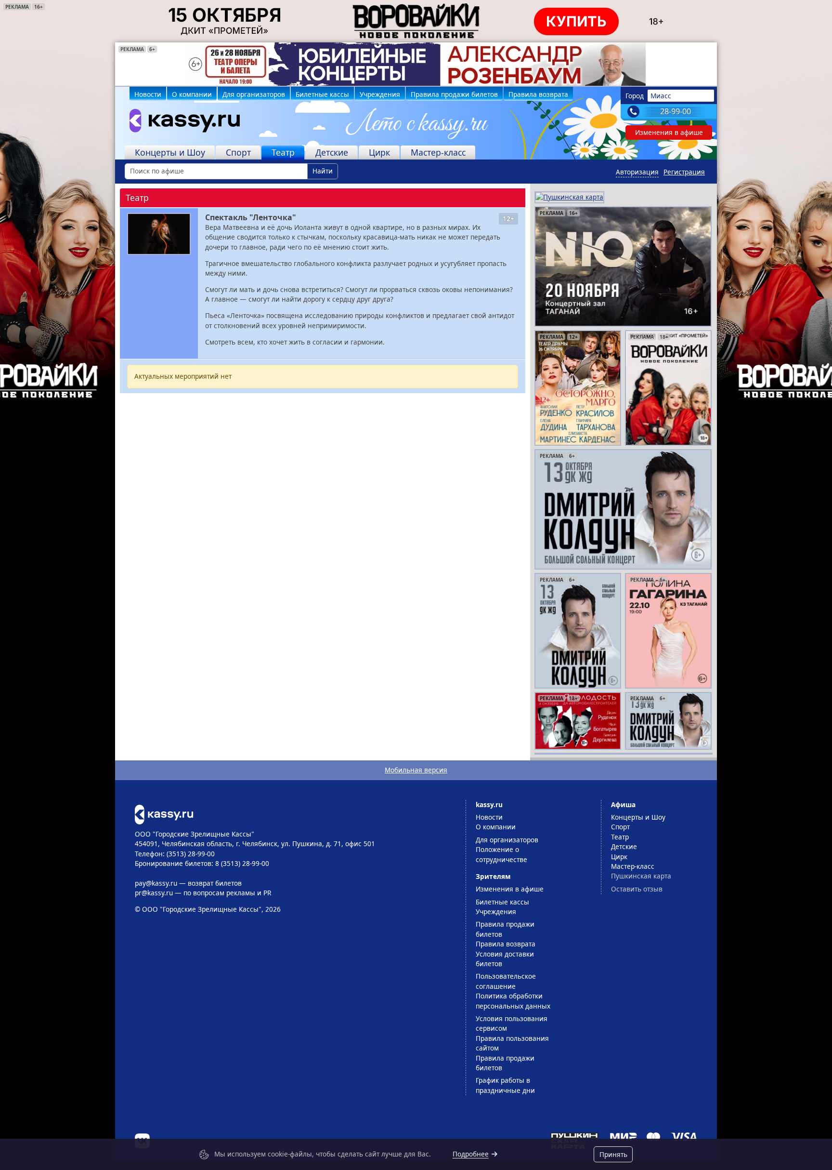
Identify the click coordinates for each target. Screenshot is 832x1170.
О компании (192, 94)
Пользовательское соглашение (506, 980)
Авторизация (637, 171)
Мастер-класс (438, 152)
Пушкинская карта (641, 875)
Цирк (379, 152)
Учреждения (380, 94)
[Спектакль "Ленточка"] (159, 234)
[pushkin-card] (569, 196)
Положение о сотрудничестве (501, 854)
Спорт (238, 152)
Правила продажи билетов (454, 94)
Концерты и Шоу (170, 152)
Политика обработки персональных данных (513, 1000)
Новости (147, 94)
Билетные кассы (322, 94)
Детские (331, 152)
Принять (613, 1154)
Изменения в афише (669, 132)
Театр (283, 152)
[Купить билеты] (164, 813)
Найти (322, 170)
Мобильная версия (416, 769)
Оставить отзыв (637, 888)
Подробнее (471, 1153)
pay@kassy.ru (156, 883)
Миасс (660, 95)
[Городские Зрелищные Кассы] (180, 123)
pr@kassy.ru (154, 892)
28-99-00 (675, 111)
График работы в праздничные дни (505, 1085)
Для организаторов (253, 94)
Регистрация (684, 171)
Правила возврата (538, 94)
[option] (416, 64)
